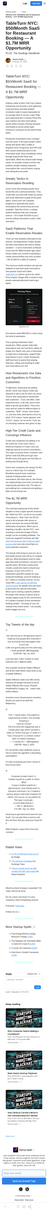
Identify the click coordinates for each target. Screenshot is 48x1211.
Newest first (32, 974)
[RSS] (27, 1189)
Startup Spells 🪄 (12, 12)
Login (25, 3)
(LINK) (30, 937)
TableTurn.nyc (12, 274)
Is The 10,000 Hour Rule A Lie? (25, 854)
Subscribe (36, 3)
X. (19, 912)
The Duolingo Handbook (22, 861)
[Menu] (44, 3)
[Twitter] (21, 1189)
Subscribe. (20, 906)
